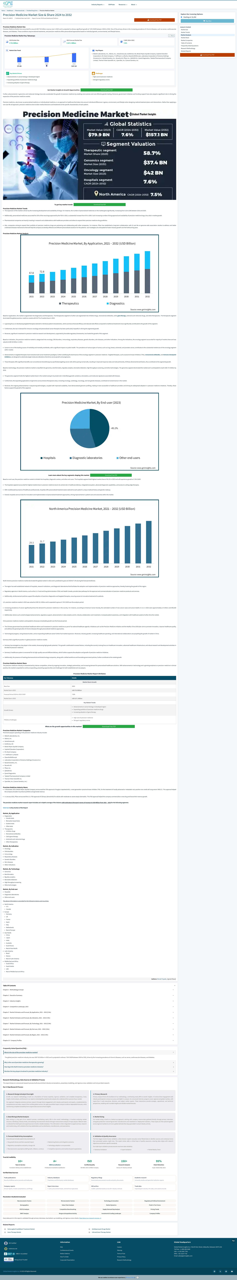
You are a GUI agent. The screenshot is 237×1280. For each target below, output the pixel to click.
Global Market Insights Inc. (11, 1271)
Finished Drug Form (32, 10)
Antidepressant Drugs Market (101, 1229)
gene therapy (121, 316)
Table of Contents (186, 43)
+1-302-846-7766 (182, 1251)
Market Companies (187, 40)
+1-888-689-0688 (185, 1249)
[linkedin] (214, 1271)
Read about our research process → (90, 1218)
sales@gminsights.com (185, 1256)
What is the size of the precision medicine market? (21, 1052)
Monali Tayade (161, 979)
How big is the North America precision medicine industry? (23, 1067)
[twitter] (220, 1271)
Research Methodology (188, 48)
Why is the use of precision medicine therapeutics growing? (24, 1062)
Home (3, 10)
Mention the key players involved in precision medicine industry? (26, 1071)
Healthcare (10, 10)
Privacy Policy (130, 1277)
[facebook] (226, 1271)
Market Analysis (186, 35)
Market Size (184, 30)
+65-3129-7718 (182, 1254)
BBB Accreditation (55, 1165)
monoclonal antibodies (152, 355)
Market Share (185, 38)
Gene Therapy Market (14, 1232)
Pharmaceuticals (19, 10)
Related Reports (186, 51)
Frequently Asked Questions (189, 46)
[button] (174, 985)
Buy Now (208, 21)
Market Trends (185, 32)
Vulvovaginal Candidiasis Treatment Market (21, 1229)
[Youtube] (232, 1271)
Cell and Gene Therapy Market (101, 1232)
